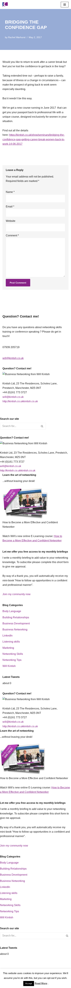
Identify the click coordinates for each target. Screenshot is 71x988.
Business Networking (14, 629)
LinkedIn (7, 635)
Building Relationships (15, 617)
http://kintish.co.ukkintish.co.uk (20, 401)
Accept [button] (28, 983)
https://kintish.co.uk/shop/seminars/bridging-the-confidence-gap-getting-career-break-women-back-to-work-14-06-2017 (33, 139)
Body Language (11, 611)
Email (10, 206)
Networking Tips (11, 660)
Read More (41, 983)
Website (10, 221)
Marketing (8, 647)
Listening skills (11, 641)
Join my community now (16, 594)
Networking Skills (12, 654)
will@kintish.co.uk (13, 358)
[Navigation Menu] (65, 4)
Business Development (16, 623)
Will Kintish (9, 666)
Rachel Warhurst (16, 37)
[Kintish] (5, 4)
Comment (12, 235)
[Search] (42, 426)
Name (10, 192)
